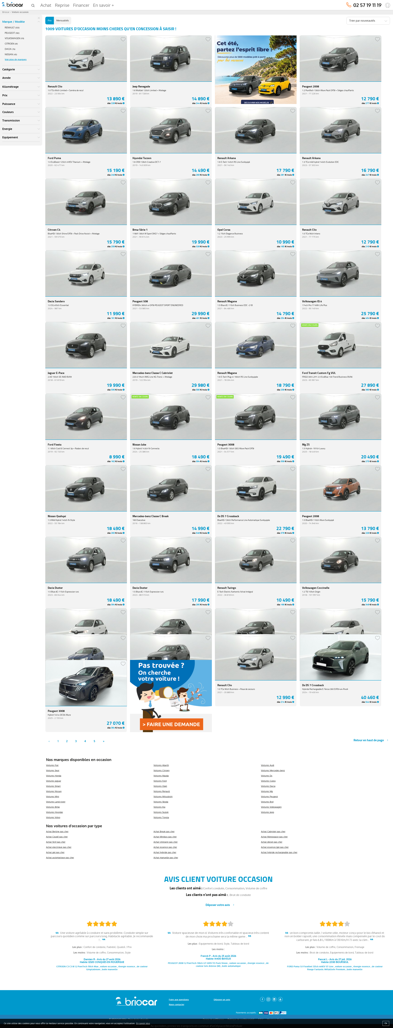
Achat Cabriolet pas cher (273, 831)
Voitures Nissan (54, 791)
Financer (81, 5)
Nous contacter (176, 1004)
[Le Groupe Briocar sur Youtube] (280, 999)
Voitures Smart (53, 786)
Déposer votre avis (218, 905)
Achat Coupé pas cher (57, 836)
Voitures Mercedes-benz (273, 770)
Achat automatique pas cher (60, 857)
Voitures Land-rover (55, 801)
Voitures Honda (53, 775)
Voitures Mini (52, 796)
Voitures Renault (162, 791)
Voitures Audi (267, 765)
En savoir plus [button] (143, 1023)
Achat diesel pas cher (271, 842)
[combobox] (368, 21)
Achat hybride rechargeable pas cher (279, 852)
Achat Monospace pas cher (274, 836)
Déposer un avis (222, 999)
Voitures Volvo (53, 817)
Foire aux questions (179, 999)
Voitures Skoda (161, 801)
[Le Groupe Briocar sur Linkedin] (274, 999)
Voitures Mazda (161, 775)
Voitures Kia (159, 807)
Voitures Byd (267, 801)
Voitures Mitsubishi (163, 796)
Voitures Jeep (267, 812)
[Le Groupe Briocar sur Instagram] (268, 999)
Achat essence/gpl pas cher (275, 847)
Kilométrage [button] (10, 87)
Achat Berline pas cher (57, 831)
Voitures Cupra (268, 780)
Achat (45, 5)
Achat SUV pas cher (55, 842)
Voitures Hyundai (54, 812)
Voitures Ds (266, 775)
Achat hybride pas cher (165, 852)
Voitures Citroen (161, 770)
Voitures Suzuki (161, 812)
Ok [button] (386, 1023)
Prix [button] (4, 95)
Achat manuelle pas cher (166, 857)
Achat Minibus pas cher (165, 836)
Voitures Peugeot (269, 796)
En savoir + (103, 5)
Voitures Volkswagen (271, 807)
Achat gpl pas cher (55, 852)
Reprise (62, 5)
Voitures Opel (160, 786)
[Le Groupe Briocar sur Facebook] (262, 999)
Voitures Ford (160, 780)
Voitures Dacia (268, 786)
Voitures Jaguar (53, 780)
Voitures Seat (52, 770)
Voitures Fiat (52, 765)
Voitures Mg (267, 791)
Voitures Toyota (161, 817)
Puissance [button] (8, 104)
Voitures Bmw (53, 807)
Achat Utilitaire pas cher (166, 842)
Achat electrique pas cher (58, 847)
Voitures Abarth (161, 765)
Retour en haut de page (369, 740)
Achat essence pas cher (165, 847)
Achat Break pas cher (164, 831)
